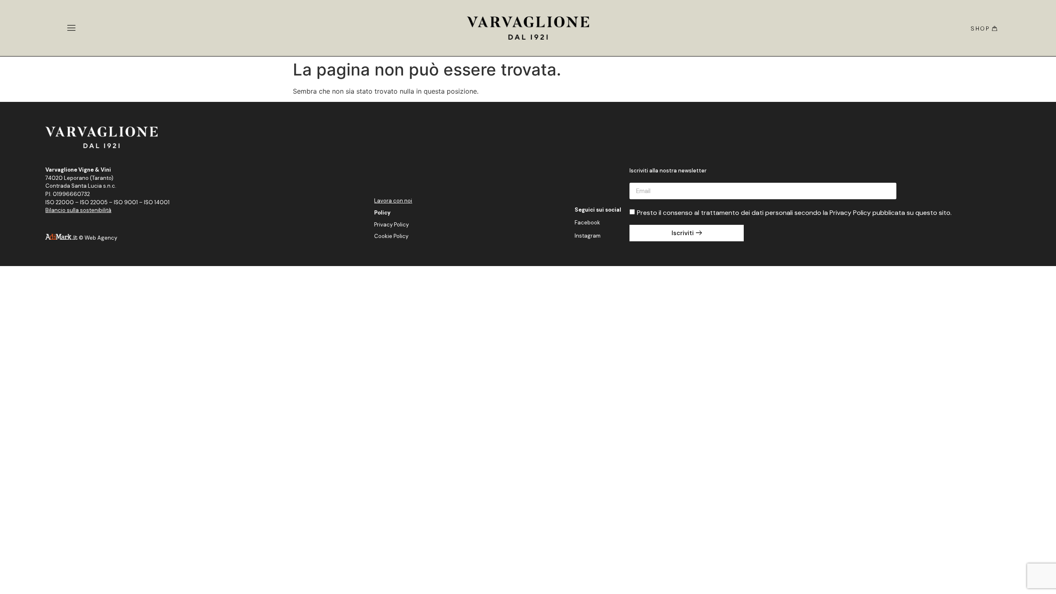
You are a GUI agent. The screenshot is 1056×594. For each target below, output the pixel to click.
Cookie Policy (391, 236)
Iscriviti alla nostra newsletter (668, 171)
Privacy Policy (391, 224)
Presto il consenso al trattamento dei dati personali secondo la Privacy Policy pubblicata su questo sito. (794, 212)
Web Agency (101, 237)
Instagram (588, 235)
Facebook (587, 222)
